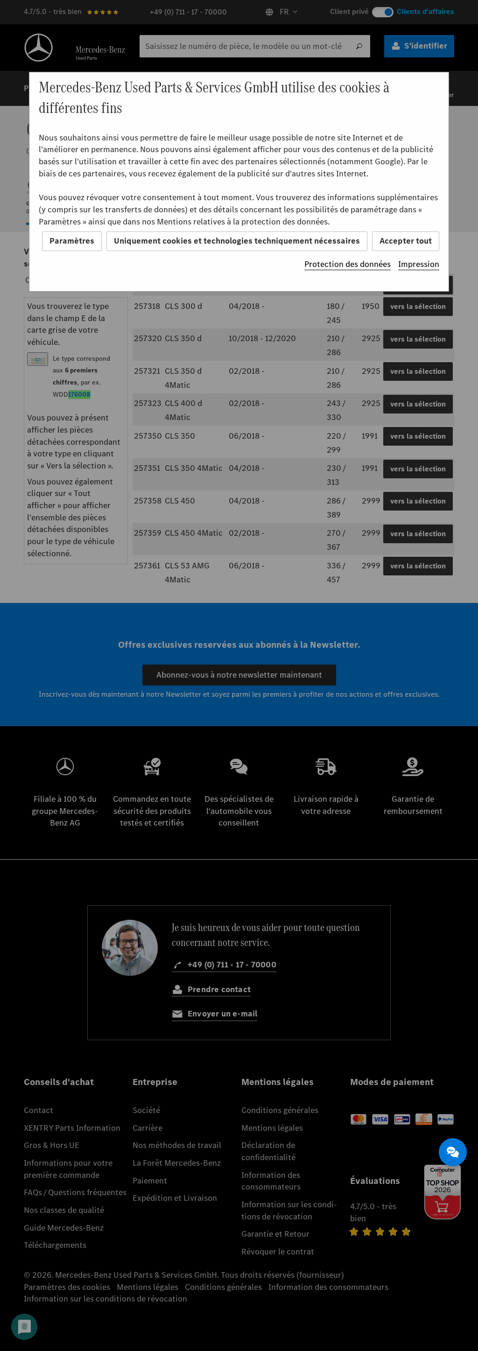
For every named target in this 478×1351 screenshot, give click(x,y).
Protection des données (347, 264)
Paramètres (71, 240)
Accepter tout (406, 240)
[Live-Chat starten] (453, 1152)
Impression (418, 264)
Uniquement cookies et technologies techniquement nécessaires (237, 240)
